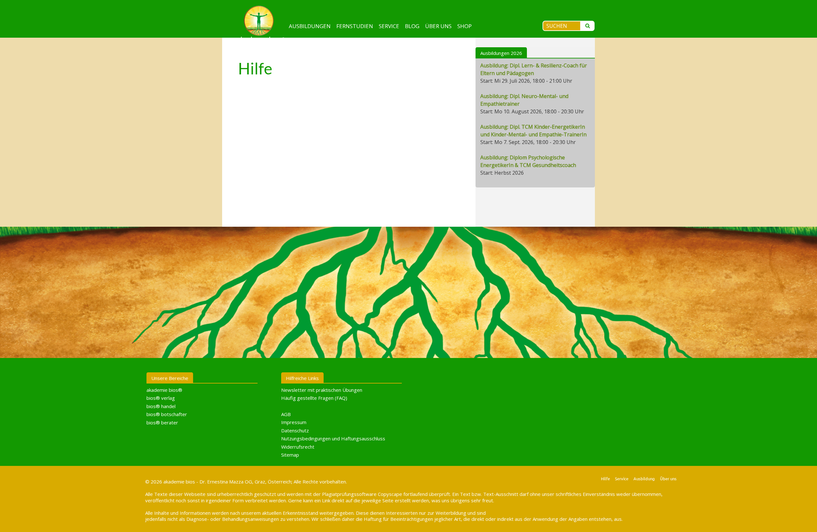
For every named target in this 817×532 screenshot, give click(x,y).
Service (389, 26)
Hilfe (605, 478)
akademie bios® (164, 390)
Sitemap (290, 455)
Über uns (438, 26)
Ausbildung (644, 478)
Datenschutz (295, 430)
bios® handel (161, 406)
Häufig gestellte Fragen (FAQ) (314, 398)
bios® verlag (160, 398)
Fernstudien (354, 26)
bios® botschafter (166, 414)
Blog (412, 26)
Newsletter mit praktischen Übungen (321, 390)
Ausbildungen (310, 26)
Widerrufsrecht (297, 447)
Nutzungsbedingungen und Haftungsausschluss (333, 438)
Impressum (293, 422)
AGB (286, 414)
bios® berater (162, 422)
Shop (464, 26)
